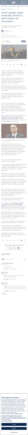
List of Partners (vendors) (6, 420)
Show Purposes (14, 432)
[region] (14, 414)
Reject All (14, 428)
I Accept (14, 424)
